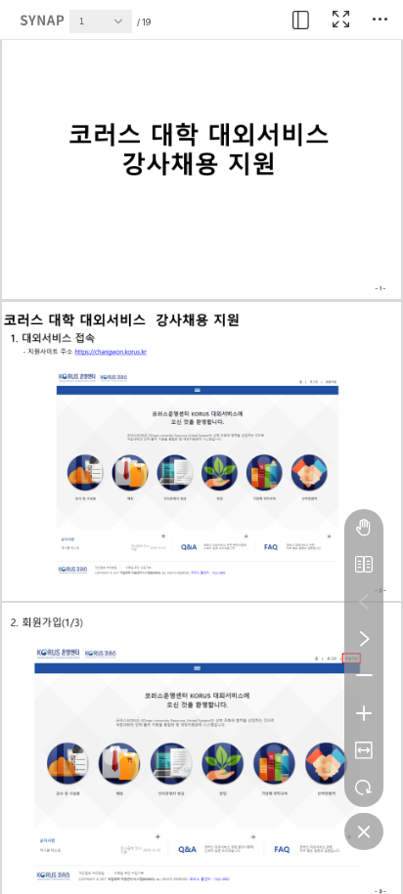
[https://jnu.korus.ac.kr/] (110, 352)
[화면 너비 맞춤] (363, 750)
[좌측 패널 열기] (301, 19)
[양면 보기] (363, 564)
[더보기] (379, 19)
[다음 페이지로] (363, 639)
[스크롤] (363, 527)
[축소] (363, 676)
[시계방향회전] (363, 787)
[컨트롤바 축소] (363, 831)
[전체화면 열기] (340, 19)
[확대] (363, 713)
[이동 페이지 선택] (123, 26)
